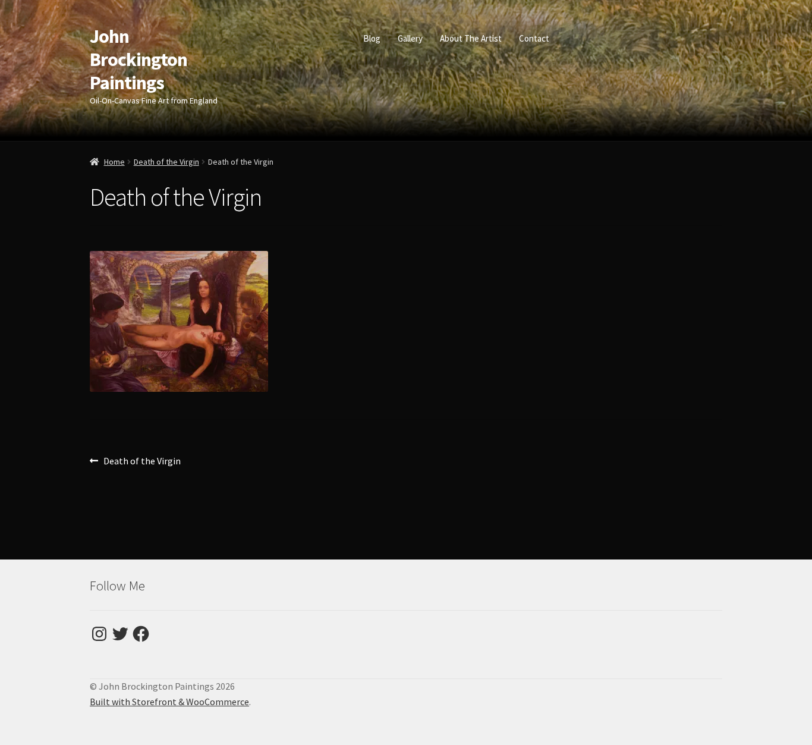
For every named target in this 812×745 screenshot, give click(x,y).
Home (114, 161)
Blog (371, 38)
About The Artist (471, 38)
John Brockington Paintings (138, 59)
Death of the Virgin (166, 161)
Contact (534, 38)
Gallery (410, 38)
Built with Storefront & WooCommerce (169, 702)
